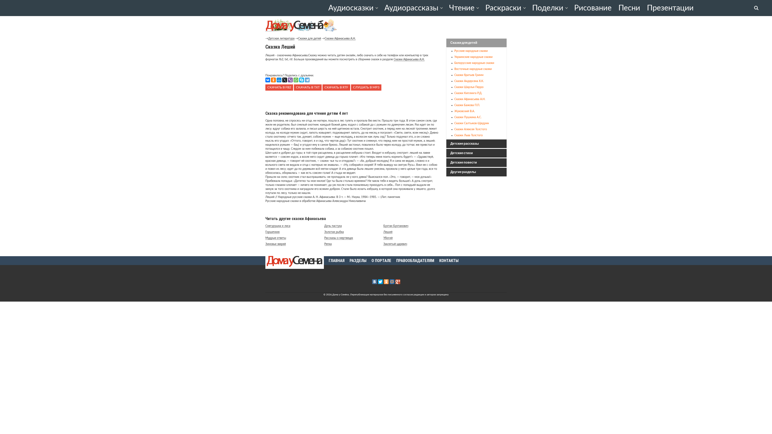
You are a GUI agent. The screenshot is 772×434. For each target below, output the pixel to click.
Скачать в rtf (336, 87)
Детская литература (281, 38)
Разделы (358, 261)
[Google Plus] (397, 281)
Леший (387, 232)
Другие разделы (463, 172)
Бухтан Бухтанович (395, 226)
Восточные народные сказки (473, 69)
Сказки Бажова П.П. (467, 105)
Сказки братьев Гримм (469, 75)
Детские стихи (461, 153)
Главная (337, 261)
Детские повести (463, 163)
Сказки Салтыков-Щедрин (471, 123)
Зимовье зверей (275, 244)
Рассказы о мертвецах (338, 238)
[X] (284, 80)
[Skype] (301, 80)
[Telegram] (307, 80)
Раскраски (503, 8)
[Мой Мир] (279, 80)
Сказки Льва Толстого (468, 135)
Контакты (449, 261)
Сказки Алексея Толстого (470, 129)
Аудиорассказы (411, 8)
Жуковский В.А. (464, 111)
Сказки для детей (309, 38)
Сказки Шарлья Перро (469, 87)
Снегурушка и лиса (277, 226)
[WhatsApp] (296, 80)
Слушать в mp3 (366, 87)
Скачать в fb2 (279, 87)
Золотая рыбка (334, 232)
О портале (381, 261)
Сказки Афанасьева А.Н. (340, 38)
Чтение (461, 8)
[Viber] (290, 80)
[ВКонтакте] (267, 80)
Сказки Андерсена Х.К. (469, 81)
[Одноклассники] (273, 80)
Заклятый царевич (395, 244)
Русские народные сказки (471, 51)
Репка (328, 244)
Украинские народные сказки (473, 57)
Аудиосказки (351, 8)
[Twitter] (380, 281)
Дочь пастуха (333, 226)
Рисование (593, 8)
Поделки (547, 8)
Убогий (388, 238)
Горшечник (272, 232)
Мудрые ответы (275, 238)
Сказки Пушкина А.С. (467, 117)
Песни (629, 8)
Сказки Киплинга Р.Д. (468, 93)
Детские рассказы (464, 144)
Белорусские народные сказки (474, 63)
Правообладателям (415, 261)
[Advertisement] (351, 100)
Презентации (670, 8)
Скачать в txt (308, 87)
